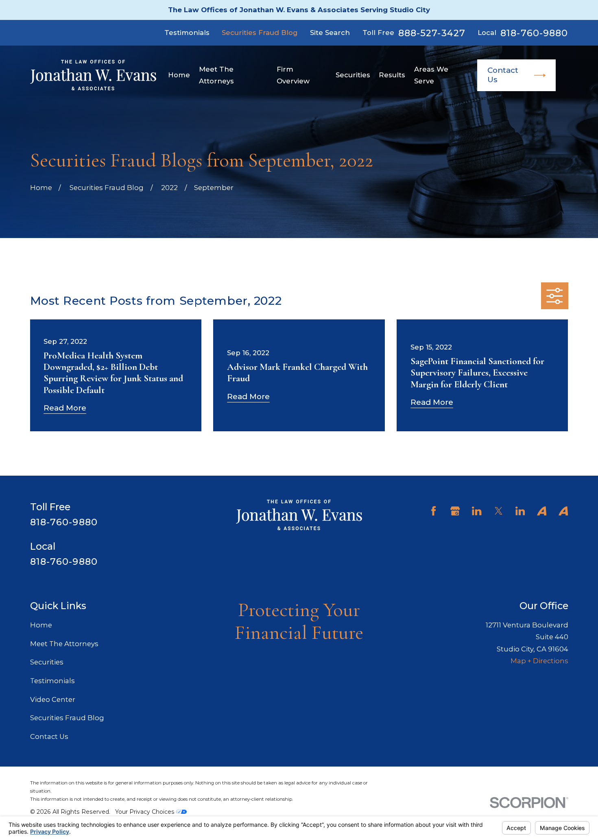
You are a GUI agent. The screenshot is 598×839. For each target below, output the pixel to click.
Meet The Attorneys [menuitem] (216, 75)
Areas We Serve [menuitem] (431, 75)
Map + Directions (539, 661)
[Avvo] (541, 511)
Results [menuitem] (392, 75)
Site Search (330, 32)
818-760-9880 (534, 32)
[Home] (93, 75)
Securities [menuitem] (353, 75)
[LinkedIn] (476, 511)
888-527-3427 (431, 32)
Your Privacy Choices (145, 811)
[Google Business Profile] (455, 511)
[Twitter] (498, 511)
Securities (46, 662)
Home (41, 625)
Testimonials (187, 32)
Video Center (52, 699)
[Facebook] (433, 511)
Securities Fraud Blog (260, 32)
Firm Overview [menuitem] (293, 75)
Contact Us (502, 75)
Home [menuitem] (179, 75)
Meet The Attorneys (64, 644)
